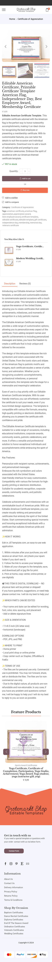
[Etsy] (22, 863)
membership (24, 223)
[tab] (9, 284)
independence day (10, 223)
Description (9, 283)
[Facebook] (5, 863)
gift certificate (40, 220)
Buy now (26, 190)
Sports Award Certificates (26, 765)
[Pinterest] (16, 863)
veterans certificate (10, 225)
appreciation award (22, 214)
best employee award (11, 217)
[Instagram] (11, 863)
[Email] (27, 863)
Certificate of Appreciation (30, 19)
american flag (31, 211)
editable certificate (10, 220)
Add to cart (26, 178)
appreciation (7, 214)
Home (12, 19)
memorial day (36, 223)
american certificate (15, 211)
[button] (5, 46)
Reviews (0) (25, 283)
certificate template (29, 217)
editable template (26, 220)
